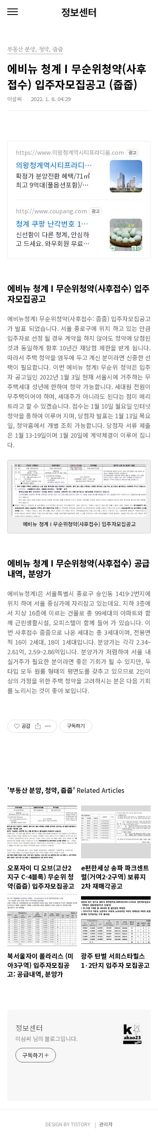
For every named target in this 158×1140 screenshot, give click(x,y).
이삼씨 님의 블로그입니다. (46, 1039)
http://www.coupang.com (51, 211)
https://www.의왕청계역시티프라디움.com (70, 152)
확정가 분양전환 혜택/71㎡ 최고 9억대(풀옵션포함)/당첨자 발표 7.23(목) (53, 180)
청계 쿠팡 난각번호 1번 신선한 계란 (52, 223)
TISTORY (80, 1124)
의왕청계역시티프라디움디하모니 (54, 165)
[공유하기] (38, 726)
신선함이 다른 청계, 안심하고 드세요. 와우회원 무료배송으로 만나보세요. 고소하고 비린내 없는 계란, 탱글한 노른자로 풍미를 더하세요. (55, 239)
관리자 (106, 1124)
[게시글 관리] (48, 726)
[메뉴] (12, 12)
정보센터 (79, 12)
